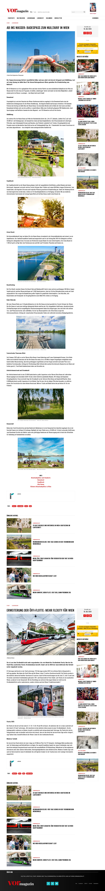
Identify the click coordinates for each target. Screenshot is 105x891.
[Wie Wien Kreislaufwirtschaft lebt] (19, 575)
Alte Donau (41, 484)
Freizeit (14, 506)
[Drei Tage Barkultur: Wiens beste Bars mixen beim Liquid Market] (87, 65)
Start (8, 23)
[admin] (12, 496)
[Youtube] (90, 33)
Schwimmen (20, 506)
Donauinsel (41, 480)
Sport (26, 506)
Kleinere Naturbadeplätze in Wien (41, 487)
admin (19, 494)
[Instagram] (87, 33)
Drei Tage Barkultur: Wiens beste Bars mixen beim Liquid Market (87, 77)
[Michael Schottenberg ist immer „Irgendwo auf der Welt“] (87, 88)
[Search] (84, 12)
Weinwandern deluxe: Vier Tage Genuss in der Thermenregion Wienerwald (53, 543)
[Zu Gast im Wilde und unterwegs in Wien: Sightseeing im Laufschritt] (19, 525)
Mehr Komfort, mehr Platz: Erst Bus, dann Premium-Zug (52, 592)
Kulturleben (81, 168)
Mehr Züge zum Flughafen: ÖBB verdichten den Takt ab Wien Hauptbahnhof (53, 559)
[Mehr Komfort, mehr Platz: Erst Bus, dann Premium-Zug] (19, 591)
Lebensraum (15, 23)
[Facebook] (84, 33)
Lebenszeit (81, 74)
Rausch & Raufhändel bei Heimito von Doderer (87, 171)
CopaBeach (40, 482)
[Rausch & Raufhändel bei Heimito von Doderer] (87, 159)
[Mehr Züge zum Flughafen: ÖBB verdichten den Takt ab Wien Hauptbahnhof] (19, 558)
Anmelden (87, 51)
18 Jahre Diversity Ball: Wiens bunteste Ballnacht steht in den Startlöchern (87, 123)
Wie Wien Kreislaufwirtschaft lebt (45, 576)
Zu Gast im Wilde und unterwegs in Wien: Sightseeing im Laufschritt (51, 526)
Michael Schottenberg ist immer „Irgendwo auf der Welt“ (87, 99)
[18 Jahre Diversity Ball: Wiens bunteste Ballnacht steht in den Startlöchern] (87, 111)
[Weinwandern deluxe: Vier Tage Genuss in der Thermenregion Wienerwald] (19, 542)
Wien (30, 506)
